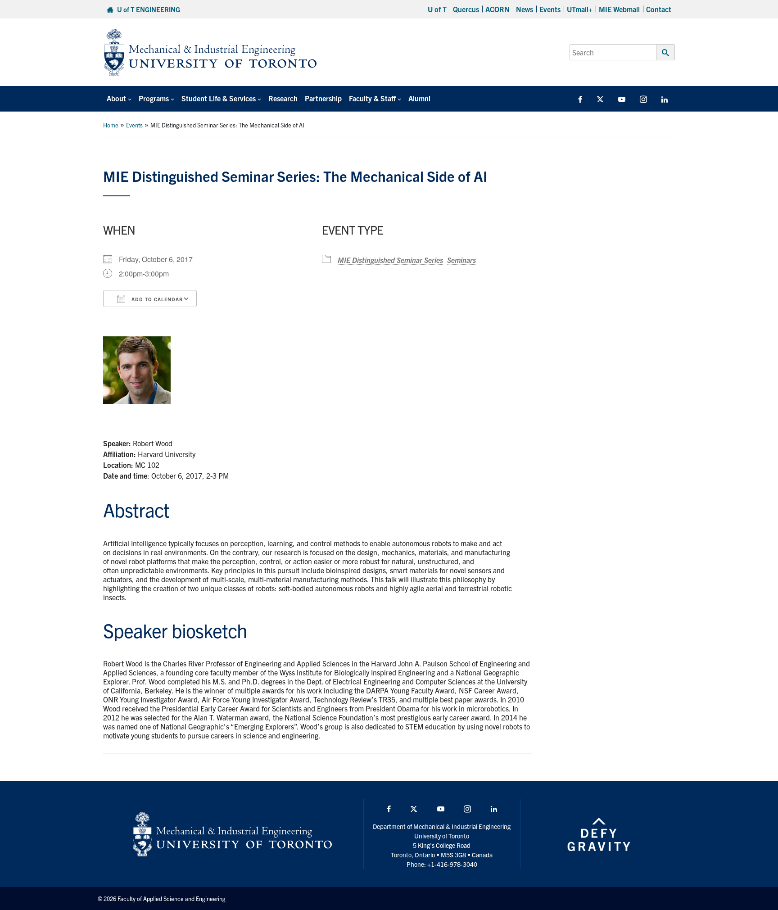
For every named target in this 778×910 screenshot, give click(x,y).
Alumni (419, 98)
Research (283, 98)
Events (550, 9)
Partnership (323, 98)
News (524, 9)
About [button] (116, 98)
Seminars (461, 259)
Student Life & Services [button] (218, 98)
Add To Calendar (156, 299)
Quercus (466, 9)
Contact (658, 9)
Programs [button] (154, 98)
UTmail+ (580, 9)
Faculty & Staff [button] (372, 98)
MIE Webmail (619, 9)
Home (110, 125)
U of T (437, 9)
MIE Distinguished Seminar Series (390, 259)
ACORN (497, 9)
